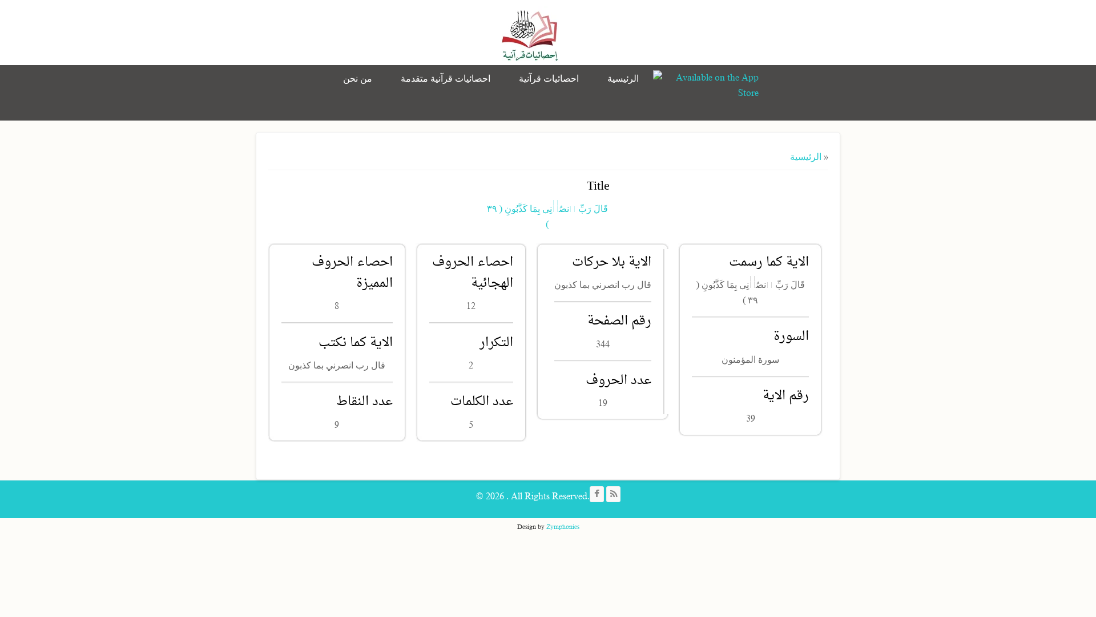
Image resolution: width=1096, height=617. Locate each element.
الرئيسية (623, 79)
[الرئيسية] (530, 34)
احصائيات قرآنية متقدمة (445, 79)
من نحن (357, 79)
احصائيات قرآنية (549, 79)
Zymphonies (562, 526)
